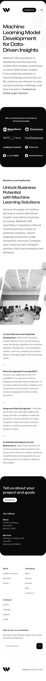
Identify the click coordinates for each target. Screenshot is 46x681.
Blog (27, 588)
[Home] (6, 10)
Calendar (7, 610)
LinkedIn (6, 614)
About (27, 573)
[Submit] (39, 646)
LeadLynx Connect (10, 573)
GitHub (6, 605)
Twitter (5, 619)
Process (28, 578)
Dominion (7, 578)
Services (28, 583)
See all (6, 583)
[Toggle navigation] (41, 10)
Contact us (29, 593)
